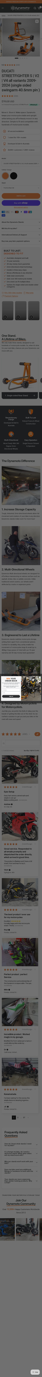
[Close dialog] (40, 677)
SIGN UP (11, 696)
